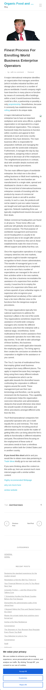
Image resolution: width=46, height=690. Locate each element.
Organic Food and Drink (21, 3)
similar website (10, 490)
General (31, 72)
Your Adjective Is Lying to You (15, 636)
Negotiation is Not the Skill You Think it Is (20, 580)
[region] (23, 669)
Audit (6, 644)
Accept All (23, 671)
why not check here (12, 485)
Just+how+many (16, 505)
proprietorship (14, 104)
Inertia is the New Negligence (15, 622)
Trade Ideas (9, 461)
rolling (7, 110)
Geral (7, 557)
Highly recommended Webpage (18, 480)
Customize (23, 678)
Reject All (23, 685)
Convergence (9, 626)
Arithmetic (8, 647)
